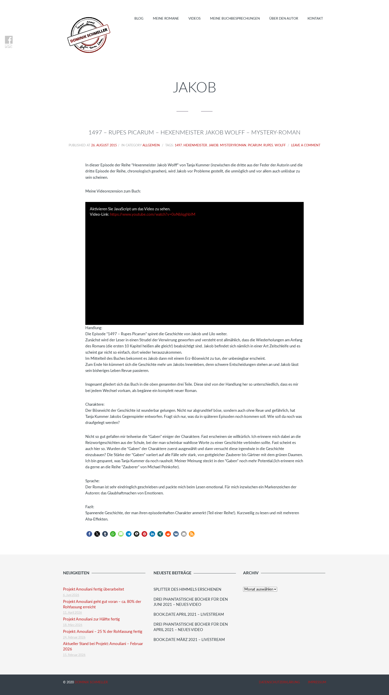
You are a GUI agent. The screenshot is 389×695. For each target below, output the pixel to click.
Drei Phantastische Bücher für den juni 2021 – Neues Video (191, 602)
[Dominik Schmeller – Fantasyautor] (88, 35)
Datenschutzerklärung (279, 682)
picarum (255, 145)
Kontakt (315, 18)
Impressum (317, 682)
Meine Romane (166, 18)
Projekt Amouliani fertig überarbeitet (93, 589)
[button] (89, 534)
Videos (194, 18)
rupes (268, 145)
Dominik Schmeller (91, 682)
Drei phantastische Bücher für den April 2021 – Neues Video (191, 627)
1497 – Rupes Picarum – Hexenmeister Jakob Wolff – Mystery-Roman (194, 133)
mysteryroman (233, 145)
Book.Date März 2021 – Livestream (189, 640)
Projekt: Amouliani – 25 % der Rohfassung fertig (102, 632)
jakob (213, 145)
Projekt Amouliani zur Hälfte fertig (91, 619)
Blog (138, 18)
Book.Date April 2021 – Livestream (189, 614)
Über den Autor (283, 18)
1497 (178, 145)
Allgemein (151, 145)
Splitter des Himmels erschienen (187, 589)
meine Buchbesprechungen (235, 18)
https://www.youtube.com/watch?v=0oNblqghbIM (152, 214)
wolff (280, 145)
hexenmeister (195, 145)
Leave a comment (305, 145)
